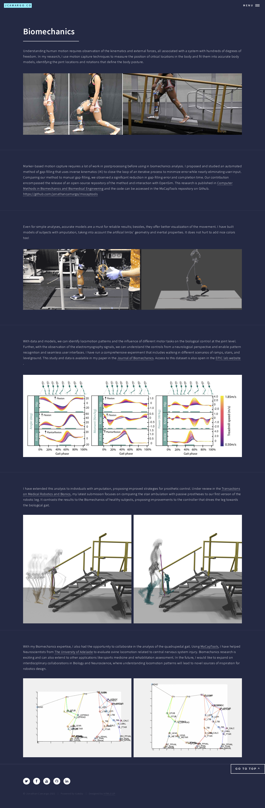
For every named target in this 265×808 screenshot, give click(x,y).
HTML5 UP (109, 793)
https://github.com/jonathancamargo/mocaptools (60, 194)
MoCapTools (209, 646)
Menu (248, 5)
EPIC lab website (228, 358)
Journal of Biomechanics (135, 358)
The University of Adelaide (74, 652)
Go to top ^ (247, 768)
